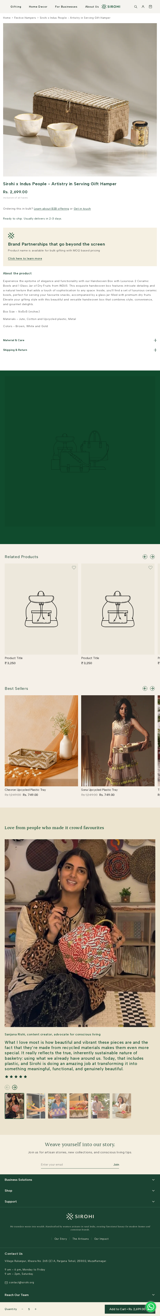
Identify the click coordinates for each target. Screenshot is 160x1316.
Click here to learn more (25, 258)
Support (11, 1201)
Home (7, 17)
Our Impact (101, 1238)
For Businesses (66, 6)
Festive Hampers (25, 17)
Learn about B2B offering (51, 208)
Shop (8, 1190)
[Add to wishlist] (74, 567)
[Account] (143, 6)
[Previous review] (7, 1087)
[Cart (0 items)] (150, 6)
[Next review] (14, 1087)
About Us (92, 6)
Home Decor (38, 6)
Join (116, 1164)
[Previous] (145, 557)
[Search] (135, 6)
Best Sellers (16, 688)
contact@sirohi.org (21, 1282)
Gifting (16, 6)
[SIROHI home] (111, 6)
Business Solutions (18, 1180)
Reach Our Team (17, 1295)
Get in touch (82, 208)
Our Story (60, 1238)
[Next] (152, 557)
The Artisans (80, 1238)
